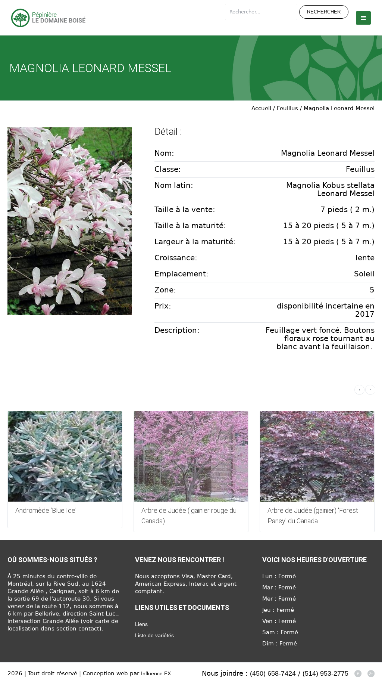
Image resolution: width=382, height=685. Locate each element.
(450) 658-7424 (273, 673)
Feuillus (287, 108)
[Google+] (371, 673)
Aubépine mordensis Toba (309, 510)
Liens (141, 624)
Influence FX (156, 673)
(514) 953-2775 (325, 673)
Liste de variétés (154, 635)
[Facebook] (357, 673)
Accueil (261, 108)
